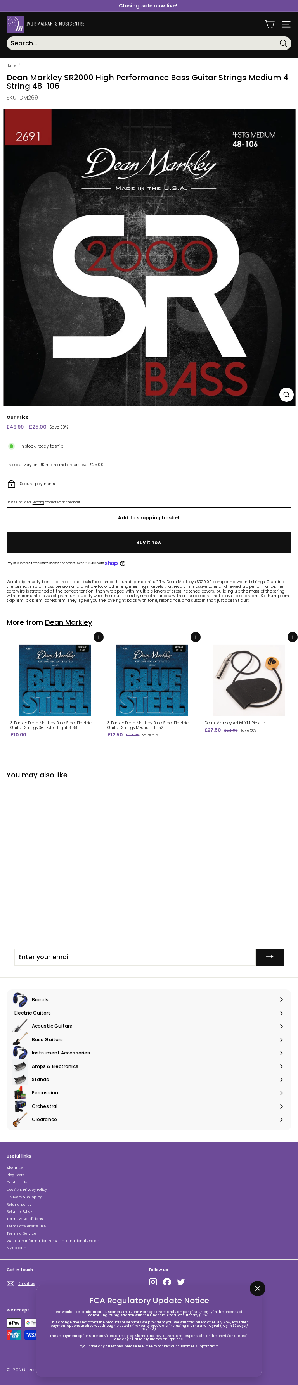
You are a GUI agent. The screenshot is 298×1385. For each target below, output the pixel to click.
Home (11, 65)
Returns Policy (19, 1211)
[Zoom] (286, 395)
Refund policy (19, 1204)
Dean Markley (68, 622)
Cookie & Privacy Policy (27, 1189)
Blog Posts (15, 1175)
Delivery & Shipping (25, 1197)
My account (17, 1247)
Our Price (18, 417)
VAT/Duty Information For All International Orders (53, 1241)
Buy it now (148, 542)
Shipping (38, 502)
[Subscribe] (270, 957)
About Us (15, 1168)
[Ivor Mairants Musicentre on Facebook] (167, 1282)
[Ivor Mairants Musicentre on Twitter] (181, 1282)
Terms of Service (21, 1233)
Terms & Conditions (25, 1218)
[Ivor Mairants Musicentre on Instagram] (153, 1282)
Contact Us (17, 1182)
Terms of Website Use (26, 1226)
